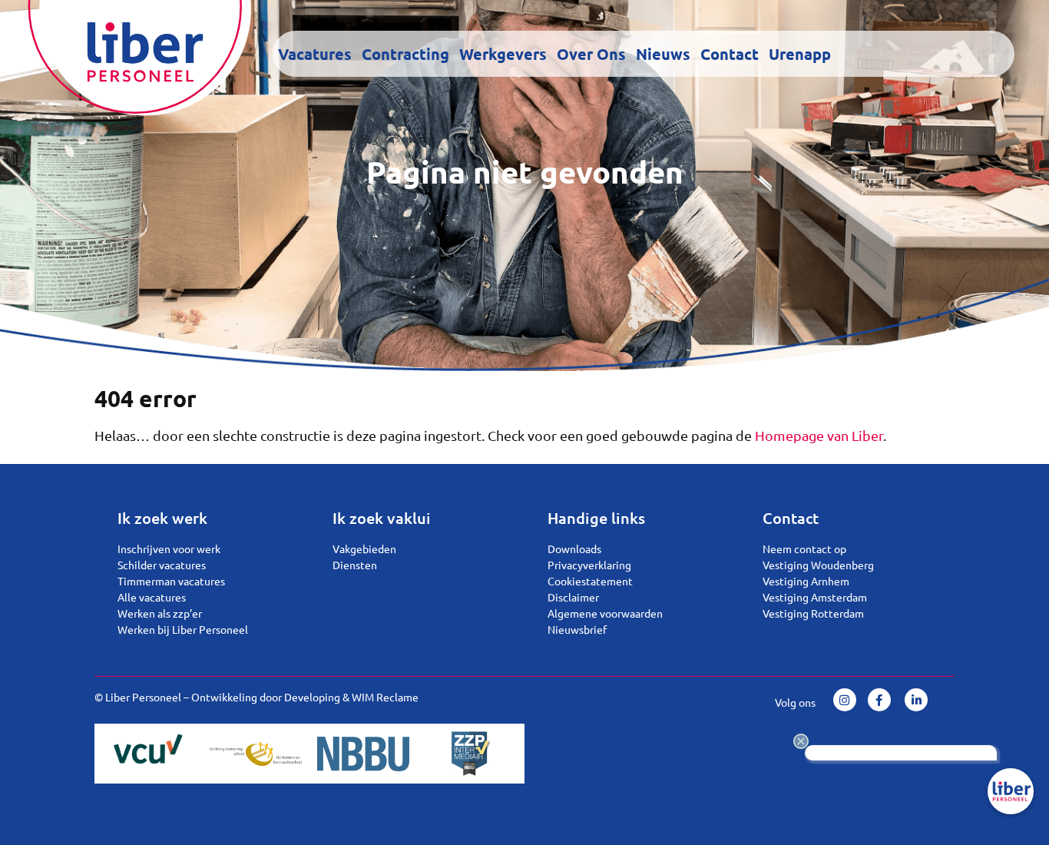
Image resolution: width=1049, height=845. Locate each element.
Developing (312, 697)
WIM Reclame (385, 697)
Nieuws (663, 53)
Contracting (405, 53)
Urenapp (800, 53)
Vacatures (315, 53)
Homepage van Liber (819, 435)
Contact (729, 53)
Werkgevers (503, 53)
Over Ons (591, 53)
